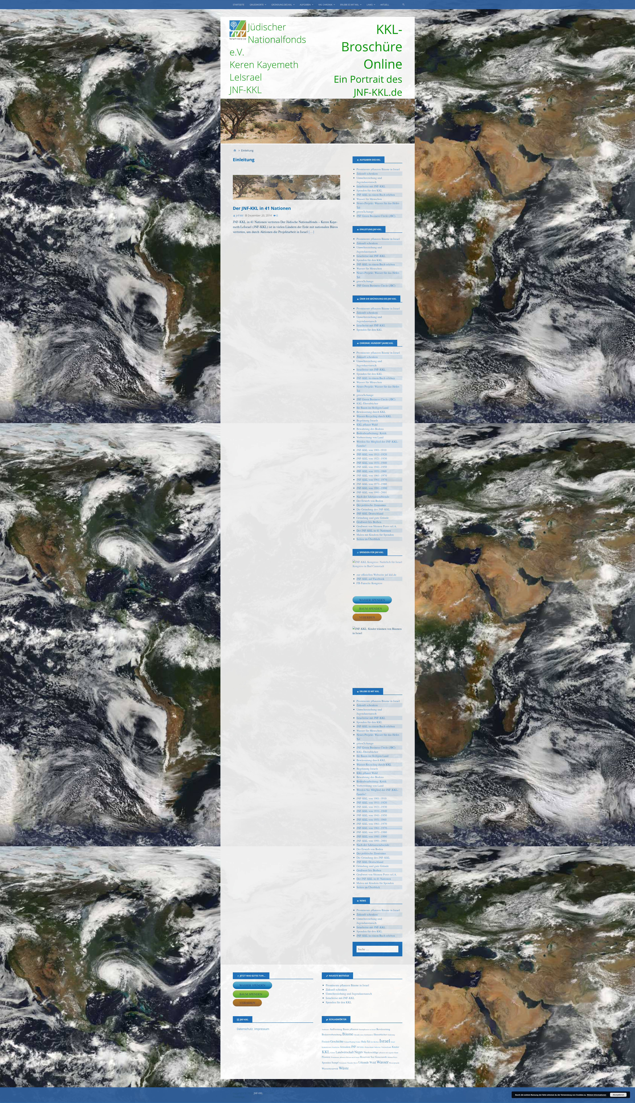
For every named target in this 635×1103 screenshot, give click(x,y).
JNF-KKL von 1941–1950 (372, 467)
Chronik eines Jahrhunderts (363, 1035)
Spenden (326, 1062)
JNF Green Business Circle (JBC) (376, 216)
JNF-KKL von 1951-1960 (371, 471)
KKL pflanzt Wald (367, 424)
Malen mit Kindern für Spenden (375, 535)
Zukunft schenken (367, 173)
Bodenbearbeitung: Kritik (372, 433)
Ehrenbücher (380, 1034)
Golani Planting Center (352, 1042)
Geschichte (336, 1041)
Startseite (238, 4)
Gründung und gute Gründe (373, 518)
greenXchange (365, 211)
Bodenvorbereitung (332, 1034)
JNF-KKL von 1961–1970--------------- (379, 479)
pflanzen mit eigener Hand (388, 1052)
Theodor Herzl (352, 1063)
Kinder (395, 1046)
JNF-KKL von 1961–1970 (372, 475)
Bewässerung (383, 1029)
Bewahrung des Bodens (370, 429)
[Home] (235, 150)
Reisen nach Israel (353, 1057)
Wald (372, 1062)
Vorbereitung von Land (370, 437)
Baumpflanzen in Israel (367, 1029)
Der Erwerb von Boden (370, 501)
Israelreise (335, 1047)
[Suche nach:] (377, 949)
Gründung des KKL (281, 4)
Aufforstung (336, 1029)
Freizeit (326, 1041)
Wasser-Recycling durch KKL (374, 416)
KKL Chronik (325, 4)
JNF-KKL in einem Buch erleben (376, 195)
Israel (384, 1040)
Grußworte (257, 4)
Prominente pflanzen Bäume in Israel (378, 169)
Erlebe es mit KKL (349, 4)
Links (370, 4)
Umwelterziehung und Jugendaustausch (349, 994)
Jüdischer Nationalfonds (382, 1047)
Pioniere (326, 1057)
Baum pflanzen (351, 1029)
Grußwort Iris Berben (369, 522)
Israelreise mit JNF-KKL (371, 186)
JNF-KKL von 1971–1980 (372, 484)
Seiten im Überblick (368, 539)
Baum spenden (370, 608)
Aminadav (325, 1029)
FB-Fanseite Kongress (369, 583)
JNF (353, 1046)
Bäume (347, 1034)
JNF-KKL (258, 1093)
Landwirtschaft (345, 1052)
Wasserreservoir (330, 1068)
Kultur (332, 1052)
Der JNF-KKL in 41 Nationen (262, 208)
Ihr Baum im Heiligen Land (372, 408)
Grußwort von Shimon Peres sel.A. (377, 526)
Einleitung (391, 1035)
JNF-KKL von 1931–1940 (372, 463)
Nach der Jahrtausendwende (373, 497)
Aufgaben (305, 4)
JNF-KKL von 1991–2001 (372, 492)
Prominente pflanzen (338, 1057)
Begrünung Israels (367, 420)
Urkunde (363, 1062)
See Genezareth (379, 1057)
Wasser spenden (372, 600)
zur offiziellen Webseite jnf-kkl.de (376, 575)
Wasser (382, 1062)
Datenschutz (245, 1029)
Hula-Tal (365, 1041)
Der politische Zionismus (371, 505)
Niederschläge (371, 1052)
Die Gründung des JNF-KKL (373, 509)
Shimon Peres (392, 1057)
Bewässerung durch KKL (371, 412)
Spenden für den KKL (369, 190)
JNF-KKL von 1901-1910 (371, 450)
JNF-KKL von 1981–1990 (372, 488)
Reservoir (365, 1057)
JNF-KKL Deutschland (370, 513)
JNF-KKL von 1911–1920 (372, 454)
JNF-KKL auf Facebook (370, 579)
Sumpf (335, 1062)
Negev (358, 1051)
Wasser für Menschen (369, 199)
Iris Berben (375, 1042)
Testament (342, 1063)
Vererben (367, 617)
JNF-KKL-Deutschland (365, 1047)
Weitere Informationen (596, 1095)
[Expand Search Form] (403, 4)
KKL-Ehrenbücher (367, 403)
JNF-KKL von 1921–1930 (372, 458)
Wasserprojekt (394, 1063)
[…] (311, 231)
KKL (326, 1051)
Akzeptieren (618, 1094)
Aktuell (384, 4)
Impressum (261, 1029)
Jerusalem (345, 1046)
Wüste (344, 1068)
